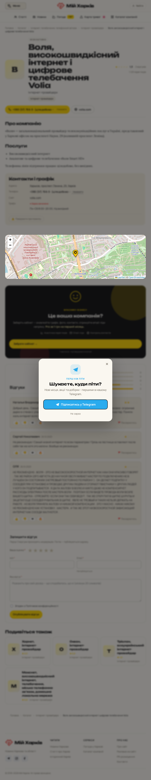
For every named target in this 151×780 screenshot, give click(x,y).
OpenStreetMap (137, 277)
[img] (75, 257)
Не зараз (75, 413)
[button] (75, 253)
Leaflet (121, 277)
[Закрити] (107, 364)
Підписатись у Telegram (78, 404)
